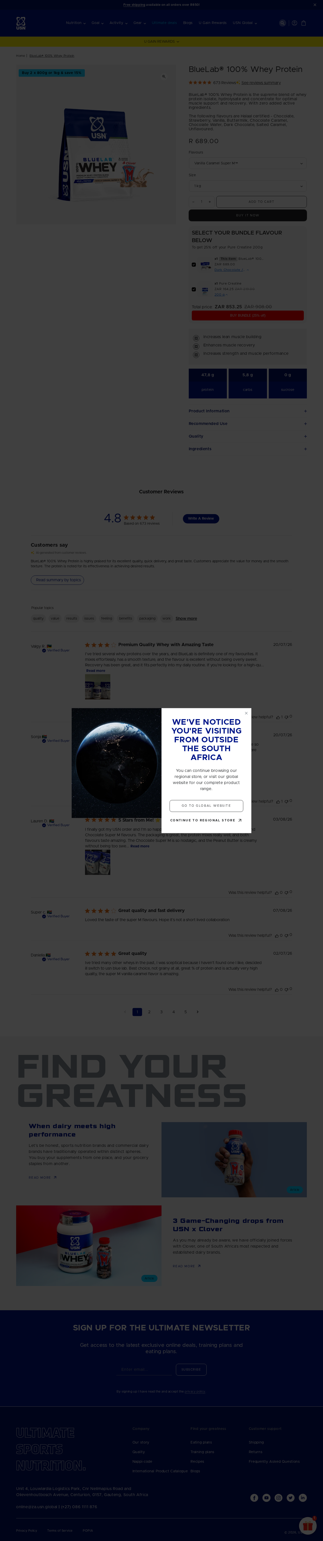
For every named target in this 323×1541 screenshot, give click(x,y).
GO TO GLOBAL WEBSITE (206, 805)
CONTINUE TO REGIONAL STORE (202, 820)
